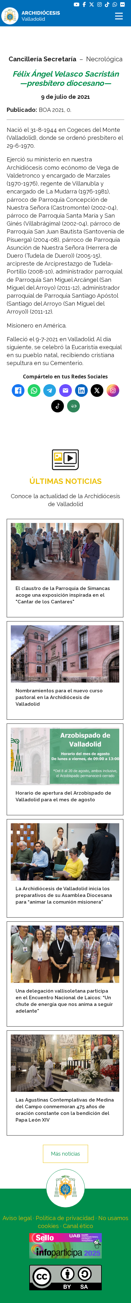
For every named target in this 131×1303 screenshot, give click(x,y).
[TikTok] (57, 406)
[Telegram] (49, 390)
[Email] (65, 390)
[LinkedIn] (81, 390)
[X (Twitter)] (97, 390)
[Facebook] (18, 390)
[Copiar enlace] (73, 406)
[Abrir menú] (120, 16)
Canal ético (78, 1226)
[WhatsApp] (34, 390)
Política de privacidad (65, 1218)
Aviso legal (17, 1218)
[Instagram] (113, 390)
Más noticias (65, 1154)
